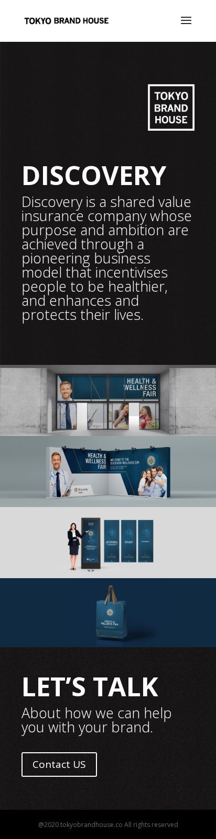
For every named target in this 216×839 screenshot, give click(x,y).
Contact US (59, 764)
